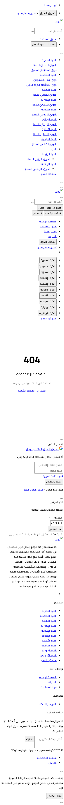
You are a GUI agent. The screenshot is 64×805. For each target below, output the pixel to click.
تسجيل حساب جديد (27, 13)
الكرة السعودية (48, 74)
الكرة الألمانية (49, 129)
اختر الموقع (55, 528)
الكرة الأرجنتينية (49, 163)
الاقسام (37, 213)
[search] (32, 31)
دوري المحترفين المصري (44, 69)
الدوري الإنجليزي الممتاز (44, 104)
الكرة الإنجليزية (49, 99)
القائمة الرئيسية (53, 213)
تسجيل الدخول (47, 13)
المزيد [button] (53, 149)
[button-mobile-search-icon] (61, 197)
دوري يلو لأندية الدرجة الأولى (41, 84)
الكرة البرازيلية (49, 154)
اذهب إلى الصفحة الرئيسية (32, 390)
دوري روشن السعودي (45, 79)
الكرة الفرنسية (49, 139)
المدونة (52, 236)
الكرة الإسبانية (49, 109)
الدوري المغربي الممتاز (45, 94)
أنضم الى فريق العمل (43, 44)
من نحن (52, 762)
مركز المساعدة (49, 687)
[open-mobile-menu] (61, 187)
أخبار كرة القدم (49, 173)
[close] (61, 771)
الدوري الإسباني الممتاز (44, 114)
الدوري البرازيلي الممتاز (38, 159)
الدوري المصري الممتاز (45, 64)
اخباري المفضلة (48, 226)
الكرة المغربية (49, 89)
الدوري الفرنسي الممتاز (44, 144)
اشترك (29, 738)
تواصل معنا (50, 5)
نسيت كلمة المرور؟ (53, 476)
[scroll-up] (61, 802)
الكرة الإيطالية (49, 119)
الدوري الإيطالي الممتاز (45, 124)
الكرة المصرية (49, 60)
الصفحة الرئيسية (48, 221)
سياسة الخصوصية (47, 757)
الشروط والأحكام (48, 704)
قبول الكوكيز (55, 795)
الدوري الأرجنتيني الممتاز (37, 168)
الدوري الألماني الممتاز (45, 134)
